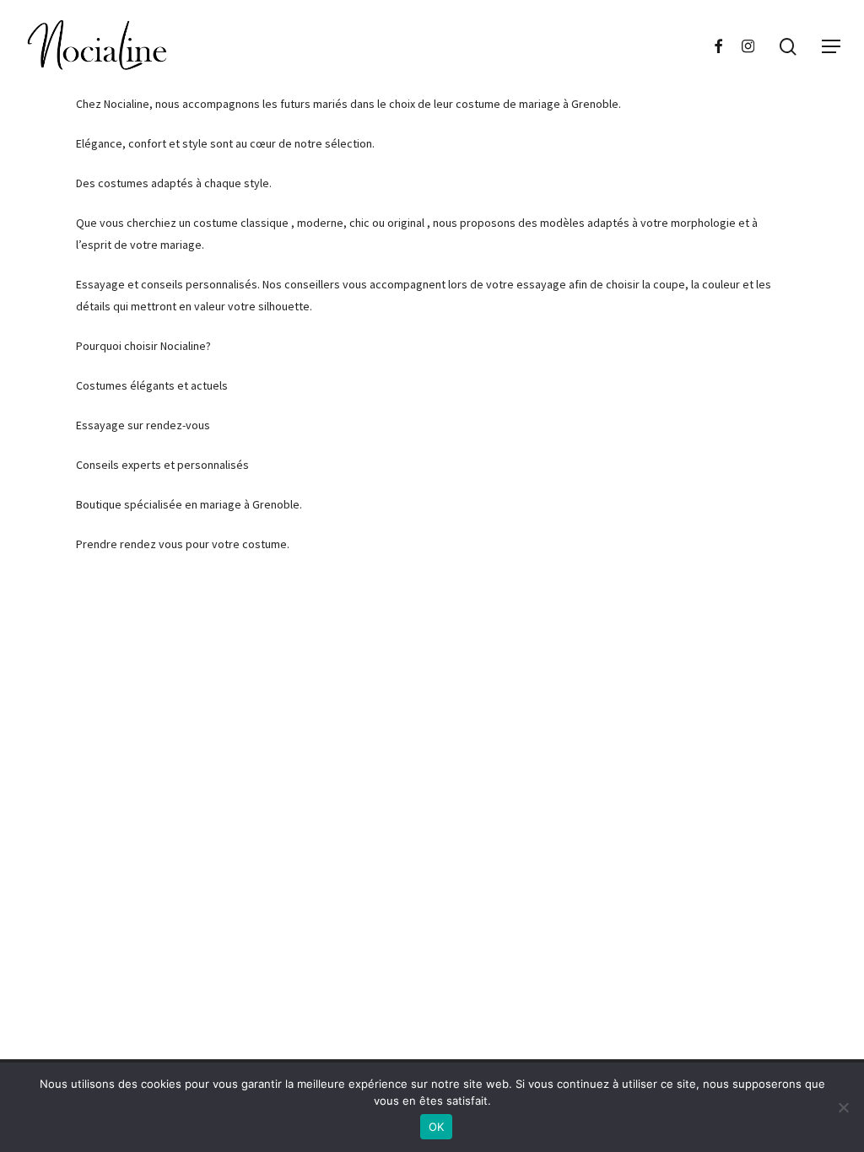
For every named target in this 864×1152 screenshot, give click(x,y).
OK (437, 1126)
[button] (831, 46)
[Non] (842, 1107)
